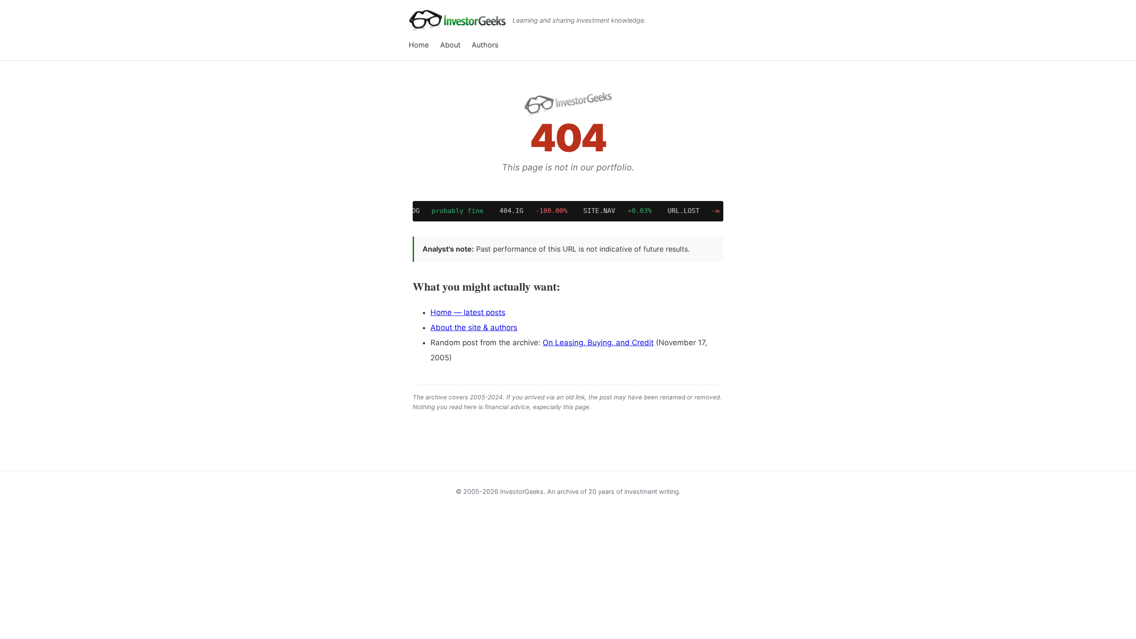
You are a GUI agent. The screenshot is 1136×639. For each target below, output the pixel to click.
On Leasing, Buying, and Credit (598, 342)
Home (419, 44)
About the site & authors (473, 327)
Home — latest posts (467, 312)
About (450, 44)
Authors (485, 44)
